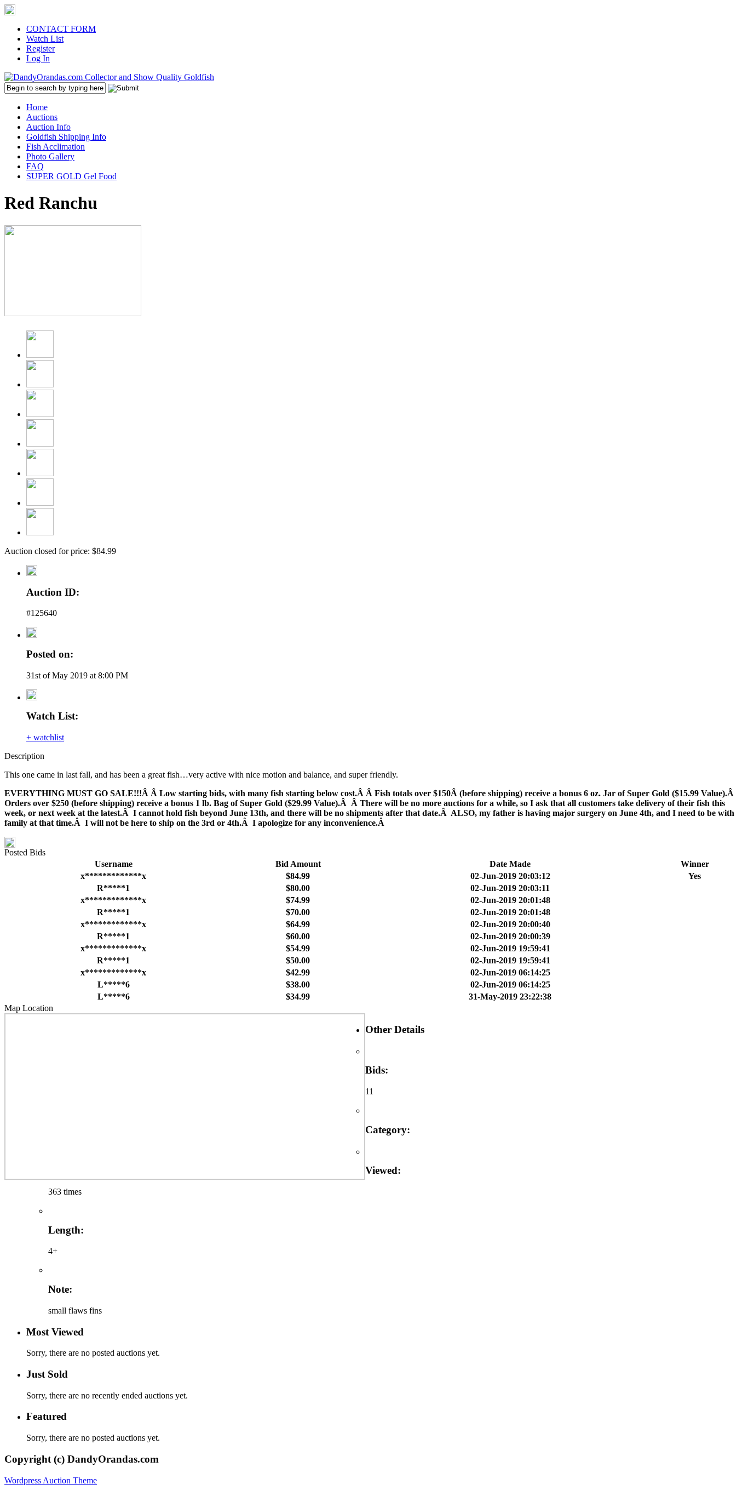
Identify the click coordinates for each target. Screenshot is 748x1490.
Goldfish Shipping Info (66, 136)
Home (37, 107)
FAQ (35, 166)
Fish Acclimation (55, 146)
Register (40, 48)
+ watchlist (45, 737)
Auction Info (48, 127)
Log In (38, 58)
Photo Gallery (50, 156)
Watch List (45, 38)
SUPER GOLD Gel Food (71, 176)
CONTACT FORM (61, 28)
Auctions (41, 117)
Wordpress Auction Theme (50, 1480)
